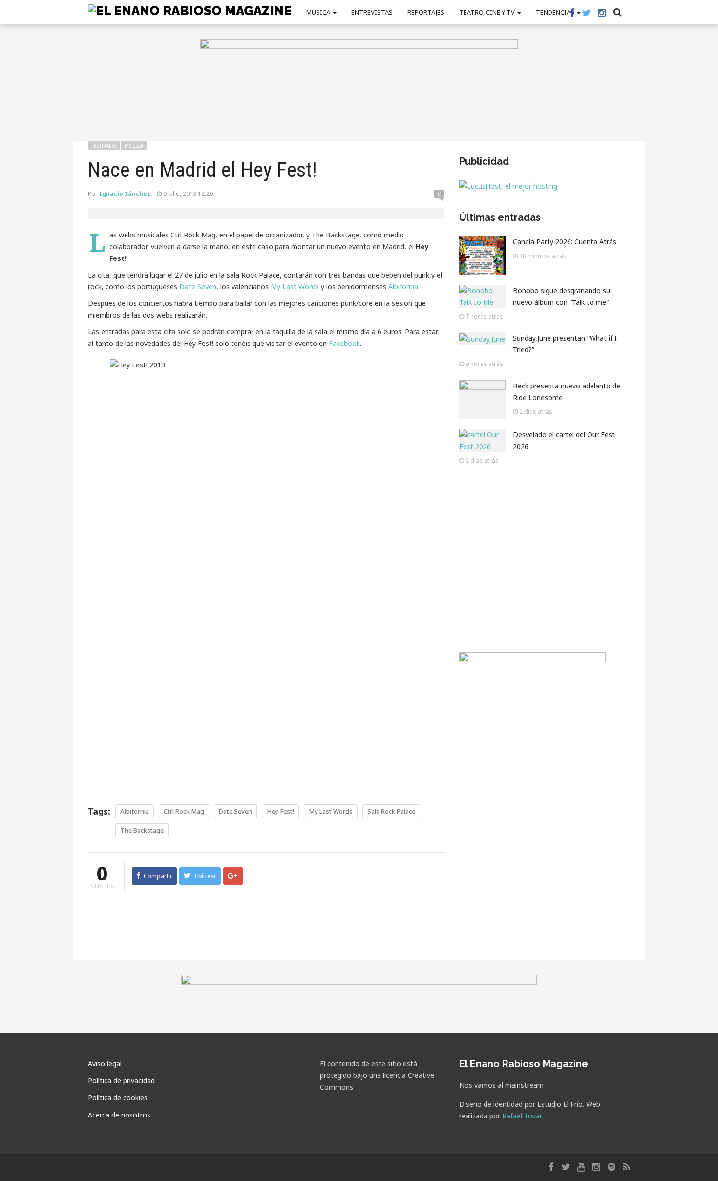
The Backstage (142, 830)
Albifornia (403, 286)
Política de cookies (118, 1097)
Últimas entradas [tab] (500, 217)
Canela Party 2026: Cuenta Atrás (564, 241)
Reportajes (425, 12)
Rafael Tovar (521, 1115)
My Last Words (295, 286)
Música (319, 12)
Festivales (104, 145)
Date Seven (197, 286)
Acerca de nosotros (119, 1114)
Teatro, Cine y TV (487, 12)
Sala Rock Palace (391, 811)
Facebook (344, 343)
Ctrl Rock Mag (184, 811)
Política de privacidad (121, 1080)
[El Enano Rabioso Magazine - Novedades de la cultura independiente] (190, 10)
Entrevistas (372, 12)
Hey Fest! (280, 811)
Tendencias (556, 12)
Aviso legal (105, 1063)
